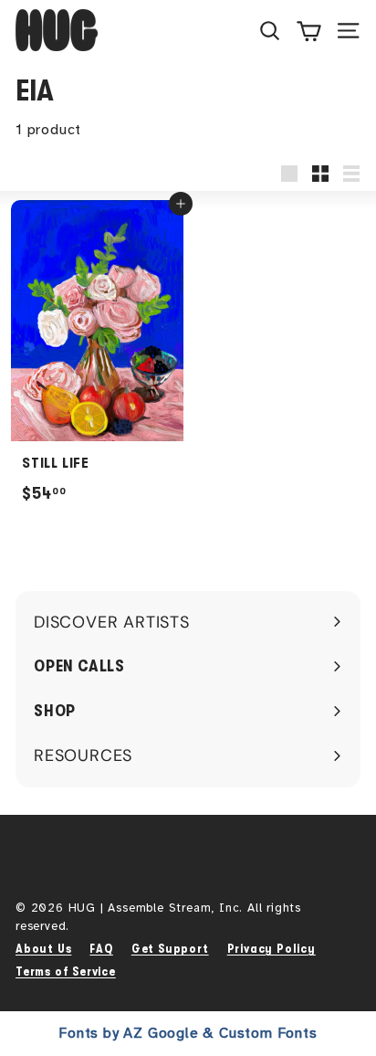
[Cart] (308, 30)
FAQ (100, 949)
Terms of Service (66, 971)
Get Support (170, 949)
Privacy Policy (271, 949)
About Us (43, 949)
